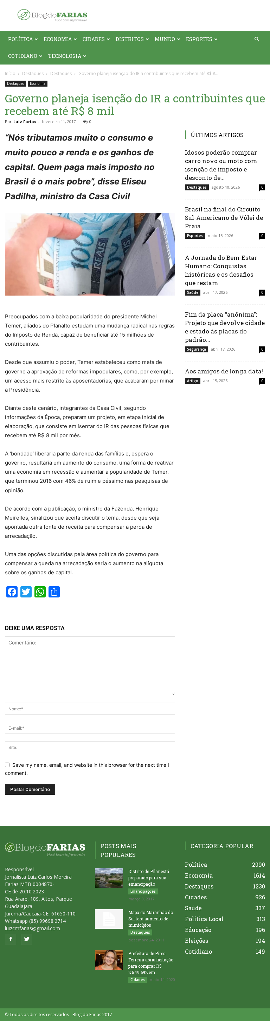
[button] (256, 39)
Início (10, 73)
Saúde (192, 292)
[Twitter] (26, 939)
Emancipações (143, 891)
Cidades (94, 39)
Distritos (130, 39)
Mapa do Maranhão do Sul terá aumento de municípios (150, 919)
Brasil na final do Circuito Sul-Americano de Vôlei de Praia (224, 217)
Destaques (33, 73)
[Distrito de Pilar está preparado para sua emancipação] (109, 878)
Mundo (165, 39)
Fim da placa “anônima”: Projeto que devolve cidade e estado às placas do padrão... (225, 327)
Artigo (192, 380)
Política (20, 39)
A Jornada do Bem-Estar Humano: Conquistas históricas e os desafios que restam (221, 270)
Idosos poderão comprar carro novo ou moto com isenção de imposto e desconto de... (221, 165)
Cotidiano (22, 56)
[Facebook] (10, 939)
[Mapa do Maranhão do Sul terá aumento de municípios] (109, 919)
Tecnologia (64, 56)
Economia (58, 39)
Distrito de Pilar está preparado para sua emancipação (148, 877)
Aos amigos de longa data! (224, 371)
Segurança (196, 349)
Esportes (199, 39)
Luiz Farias (24, 121)
